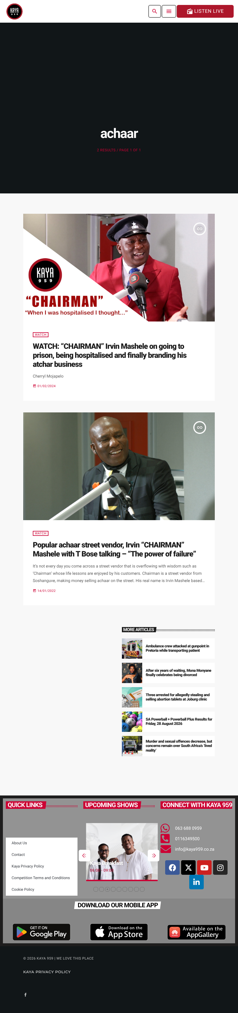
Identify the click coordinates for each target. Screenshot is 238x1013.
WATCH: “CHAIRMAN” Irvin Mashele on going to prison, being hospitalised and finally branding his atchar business (109, 355)
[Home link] (14, 11)
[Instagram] (220, 867)
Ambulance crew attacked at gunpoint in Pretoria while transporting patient (177, 648)
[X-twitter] (188, 867)
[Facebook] (172, 867)
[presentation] (84, 855)
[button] (95, 889)
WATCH (40, 335)
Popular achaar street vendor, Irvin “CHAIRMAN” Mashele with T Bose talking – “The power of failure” (114, 549)
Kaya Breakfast (103, 863)
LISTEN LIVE (205, 11)
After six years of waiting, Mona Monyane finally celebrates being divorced (178, 673)
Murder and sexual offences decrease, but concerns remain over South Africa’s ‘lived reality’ (179, 746)
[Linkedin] (196, 882)
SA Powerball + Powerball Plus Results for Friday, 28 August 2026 (179, 721)
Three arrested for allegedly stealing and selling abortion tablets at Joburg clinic (178, 697)
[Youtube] (204, 867)
